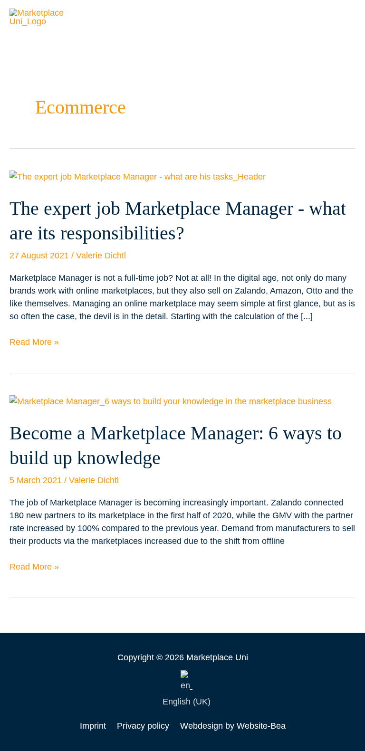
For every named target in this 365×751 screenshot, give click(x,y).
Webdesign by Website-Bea (233, 726)
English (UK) (187, 701)
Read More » (34, 341)
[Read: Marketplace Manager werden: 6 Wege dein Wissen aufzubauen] (171, 401)
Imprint (93, 726)
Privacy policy (143, 726)
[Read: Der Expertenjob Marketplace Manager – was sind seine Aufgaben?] (138, 176)
